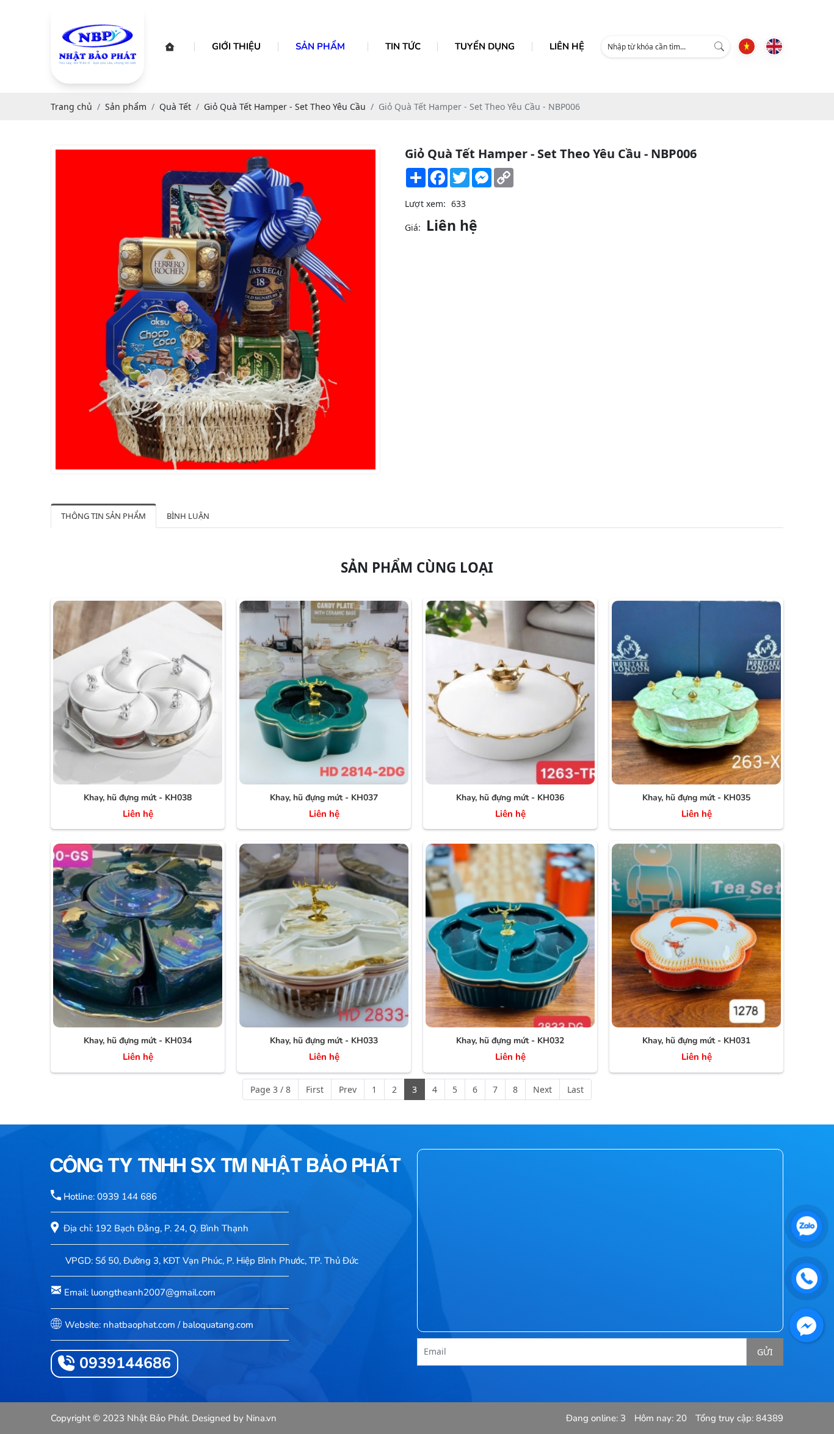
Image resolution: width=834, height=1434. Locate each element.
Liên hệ (566, 46)
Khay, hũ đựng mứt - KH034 (138, 1040)
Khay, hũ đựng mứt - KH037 (324, 797)
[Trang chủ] (169, 46)
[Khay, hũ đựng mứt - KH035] (696, 692)
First (315, 1089)
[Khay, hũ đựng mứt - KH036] (510, 692)
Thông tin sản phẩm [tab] (103, 515)
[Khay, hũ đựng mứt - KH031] (696, 935)
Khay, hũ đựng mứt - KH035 (696, 797)
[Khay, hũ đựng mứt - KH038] (137, 692)
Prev (348, 1089)
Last (575, 1089)
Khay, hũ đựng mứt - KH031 (696, 1040)
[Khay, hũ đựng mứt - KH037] (323, 692)
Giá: (413, 227)
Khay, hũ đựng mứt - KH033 (324, 1040)
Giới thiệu (236, 46)
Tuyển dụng (485, 46)
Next (542, 1089)
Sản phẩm (320, 46)
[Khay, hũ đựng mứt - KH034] (137, 935)
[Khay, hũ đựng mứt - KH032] (510, 935)
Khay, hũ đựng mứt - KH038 (138, 797)
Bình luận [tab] (188, 515)
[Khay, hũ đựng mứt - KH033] (323, 935)
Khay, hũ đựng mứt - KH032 (510, 1040)
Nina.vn (261, 1418)
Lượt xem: (425, 203)
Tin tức (403, 46)
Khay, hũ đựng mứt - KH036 (510, 797)
